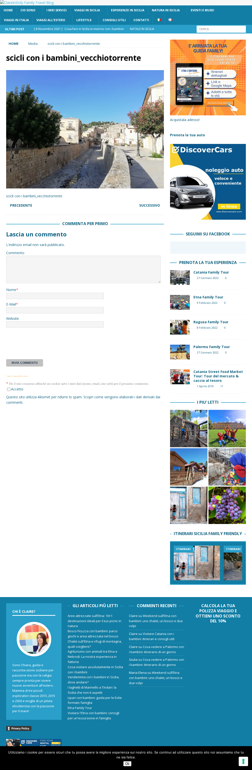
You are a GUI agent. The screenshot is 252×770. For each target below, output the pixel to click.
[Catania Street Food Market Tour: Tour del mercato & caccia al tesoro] (180, 377)
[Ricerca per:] (221, 28)
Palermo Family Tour (211, 346)
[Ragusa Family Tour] (180, 327)
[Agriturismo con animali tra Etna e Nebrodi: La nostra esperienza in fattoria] (227, 467)
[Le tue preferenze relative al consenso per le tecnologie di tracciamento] (243, 761)
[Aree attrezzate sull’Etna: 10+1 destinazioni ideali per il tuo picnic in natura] (188, 428)
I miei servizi (57, 10)
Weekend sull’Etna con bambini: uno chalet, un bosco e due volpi (156, 621)
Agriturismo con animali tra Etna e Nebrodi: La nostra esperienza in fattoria (92, 656)
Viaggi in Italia (16, 20)
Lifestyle (84, 20)
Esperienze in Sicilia (127, 10)
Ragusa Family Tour (210, 322)
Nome (11, 289)
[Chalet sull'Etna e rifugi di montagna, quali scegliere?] (188, 467)
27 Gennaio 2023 (208, 278)
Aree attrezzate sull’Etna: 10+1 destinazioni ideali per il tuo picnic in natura (94, 621)
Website (12, 318)
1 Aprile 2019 (205, 386)
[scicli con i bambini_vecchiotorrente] (85, 185)
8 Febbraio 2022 (207, 327)
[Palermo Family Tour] (180, 352)
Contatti (141, 20)
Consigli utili (114, 20)
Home (8, 10)
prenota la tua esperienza (208, 262)
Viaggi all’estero (50, 20)
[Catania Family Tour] (180, 277)
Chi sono (27, 10)
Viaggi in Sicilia (87, 10)
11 (221, 386)
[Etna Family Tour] (180, 302)
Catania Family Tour (211, 272)
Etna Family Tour (208, 297)
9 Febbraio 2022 (207, 303)
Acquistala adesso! (185, 119)
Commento (15, 252)
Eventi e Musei (202, 10)
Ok (127, 764)
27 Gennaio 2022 (208, 352)
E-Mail (11, 304)
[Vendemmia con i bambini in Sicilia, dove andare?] (227, 505)
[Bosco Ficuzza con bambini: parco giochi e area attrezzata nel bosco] (227, 428)
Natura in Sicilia (166, 10)
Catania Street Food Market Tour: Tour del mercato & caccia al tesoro (218, 376)
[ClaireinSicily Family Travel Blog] (27, 2)
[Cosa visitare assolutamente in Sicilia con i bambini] (188, 505)
